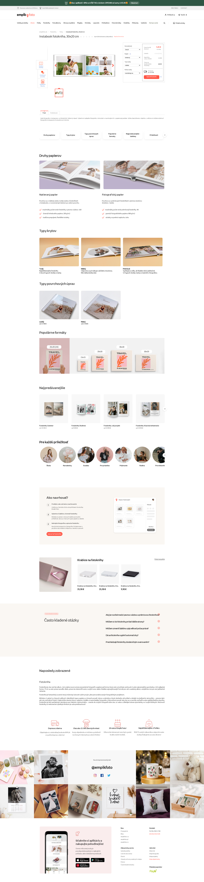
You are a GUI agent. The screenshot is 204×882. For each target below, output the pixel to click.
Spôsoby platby (125, 851)
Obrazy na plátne (69, 23)
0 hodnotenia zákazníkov (105, 36)
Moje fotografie (154, 853)
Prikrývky (135, 23)
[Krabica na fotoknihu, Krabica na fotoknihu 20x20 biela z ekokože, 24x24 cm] (87, 574)
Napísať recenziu (119, 36)
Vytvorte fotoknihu (54, 534)
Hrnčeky (88, 23)
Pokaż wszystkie (159, 559)
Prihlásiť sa (171, 15)
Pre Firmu (174, 8)
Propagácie (124, 831)
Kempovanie (153, 23)
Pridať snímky (180, 23)
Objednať (134, 3)
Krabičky (127, 23)
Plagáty (79, 23)
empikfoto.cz (125, 836)
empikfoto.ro (124, 842)
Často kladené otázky (127, 864)
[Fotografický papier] (133, 174)
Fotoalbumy (56, 23)
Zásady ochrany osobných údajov (131, 859)
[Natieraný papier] (69, 174)
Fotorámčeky (116, 23)
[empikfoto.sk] (30, 15)
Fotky (39, 23)
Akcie (32, 23)
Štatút (123, 856)
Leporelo (96, 23)
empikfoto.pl (124, 839)
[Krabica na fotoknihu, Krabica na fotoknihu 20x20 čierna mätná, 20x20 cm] (131, 574)
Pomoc (123, 862)
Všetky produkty (22, 23)
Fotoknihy (46, 23)
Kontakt (184, 8)
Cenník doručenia (126, 853)
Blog (122, 834)
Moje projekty (153, 856)
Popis (44, 113)
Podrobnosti (53, 113)
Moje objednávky (154, 859)
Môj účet (152, 851)
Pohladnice (105, 23)
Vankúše (144, 23)
